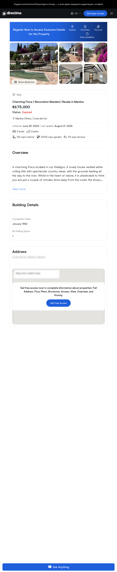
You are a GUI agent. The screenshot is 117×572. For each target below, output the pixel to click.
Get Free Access (58, 303)
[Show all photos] (21, 86)
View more (19, 189)
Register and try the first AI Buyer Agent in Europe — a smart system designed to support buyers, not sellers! (58, 4)
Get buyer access (95, 13)
